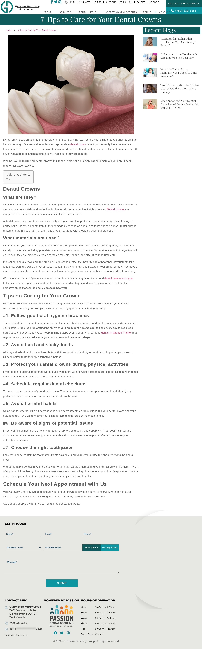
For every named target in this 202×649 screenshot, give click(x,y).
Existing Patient (110, 547)
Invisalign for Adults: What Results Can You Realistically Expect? (177, 42)
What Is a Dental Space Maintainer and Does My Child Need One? (178, 73)
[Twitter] (62, 633)
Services (65, 12)
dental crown (78, 144)
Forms (147, 12)
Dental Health (88, 12)
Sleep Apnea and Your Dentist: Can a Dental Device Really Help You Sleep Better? (179, 104)
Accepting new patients (121, 12)
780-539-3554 (19, 635)
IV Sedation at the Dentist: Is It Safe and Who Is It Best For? (178, 56)
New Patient (91, 547)
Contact (164, 12)
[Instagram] (68, 633)
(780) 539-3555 (18, 622)
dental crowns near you (118, 278)
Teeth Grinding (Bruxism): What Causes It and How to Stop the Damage (179, 88)
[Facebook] (55, 633)
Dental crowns (115, 209)
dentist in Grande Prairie (116, 332)
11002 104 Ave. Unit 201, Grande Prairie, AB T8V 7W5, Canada (114, 2)
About (47, 12)
